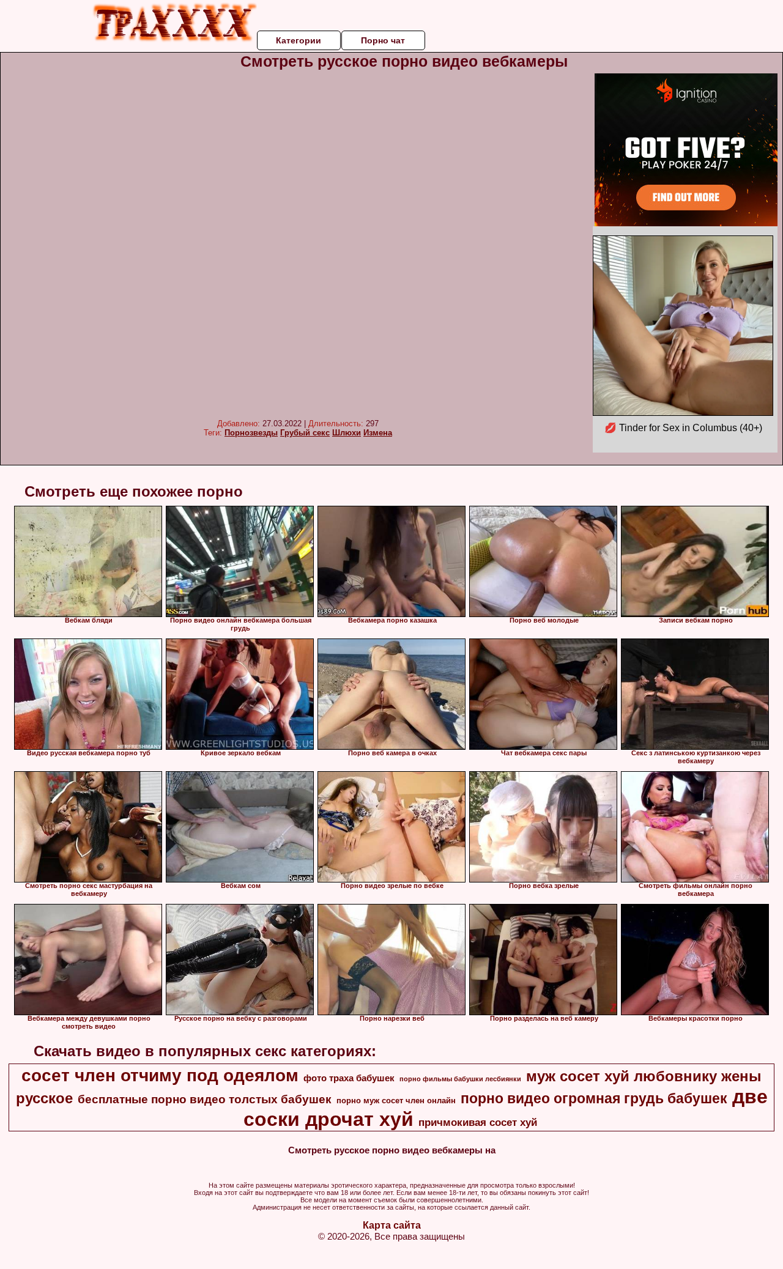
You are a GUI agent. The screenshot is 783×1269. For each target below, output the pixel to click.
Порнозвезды (251, 432)
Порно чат (383, 40)
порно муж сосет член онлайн (396, 1100)
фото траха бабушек (349, 1078)
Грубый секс (305, 432)
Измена (377, 432)
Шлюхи (346, 432)
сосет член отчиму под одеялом (160, 1075)
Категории (298, 40)
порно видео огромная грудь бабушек (594, 1098)
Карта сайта (392, 1225)
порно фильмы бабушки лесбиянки (460, 1078)
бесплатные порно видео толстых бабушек (205, 1099)
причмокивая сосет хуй (477, 1122)
